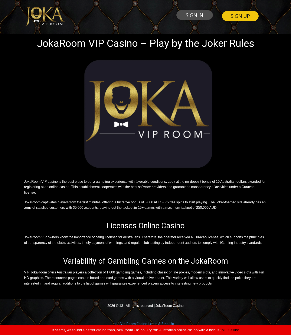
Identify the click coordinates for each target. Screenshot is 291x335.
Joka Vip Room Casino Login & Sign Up (143, 323)
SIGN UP (240, 15)
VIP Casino (230, 330)
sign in (194, 15)
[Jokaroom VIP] (44, 17)
